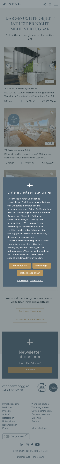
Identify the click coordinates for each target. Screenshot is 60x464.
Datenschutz (36, 280)
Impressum (23, 280)
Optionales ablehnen (30, 273)
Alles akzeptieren (20, 265)
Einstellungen (41, 265)
